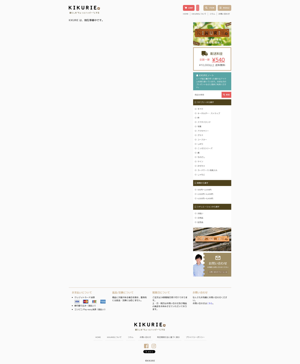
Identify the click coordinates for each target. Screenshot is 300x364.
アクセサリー (203, 131)
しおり (200, 144)
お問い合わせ (224, 14)
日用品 (200, 217)
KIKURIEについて (199, 14)
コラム (212, 14)
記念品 (200, 222)
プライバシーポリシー (195, 337)
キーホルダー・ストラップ (209, 113)
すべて (200, 109)
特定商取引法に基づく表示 (168, 337)
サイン (200, 161)
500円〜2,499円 (204, 189)
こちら (209, 303)
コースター (202, 139)
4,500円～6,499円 (205, 198)
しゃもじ (201, 174)
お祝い (200, 213)
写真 (199, 126)
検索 (228, 94)
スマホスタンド (204, 122)
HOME (185, 14)
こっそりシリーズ (205, 148)
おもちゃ (201, 166)
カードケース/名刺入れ (207, 170)
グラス (200, 135)
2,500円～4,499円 (205, 194)
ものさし (201, 157)
